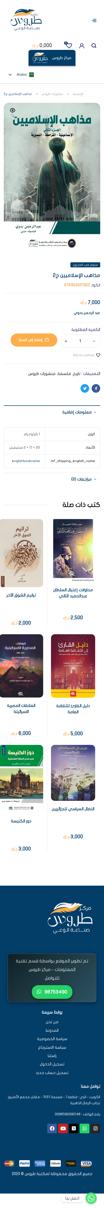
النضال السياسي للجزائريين (73, 809)
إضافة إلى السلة (31, 340)
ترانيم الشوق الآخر (21, 595)
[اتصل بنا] (91, 1198)
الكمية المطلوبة (85, 330)
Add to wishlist (83, 355)
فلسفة (64, 374)
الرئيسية (78, 93)
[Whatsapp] (84, 1128)
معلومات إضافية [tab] (77, 412)
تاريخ (76, 374)
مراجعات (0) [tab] (81, 479)
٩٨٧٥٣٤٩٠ (55, 992)
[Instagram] (95, 1128)
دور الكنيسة (21, 821)
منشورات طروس (52, 93)
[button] (12, 113)
